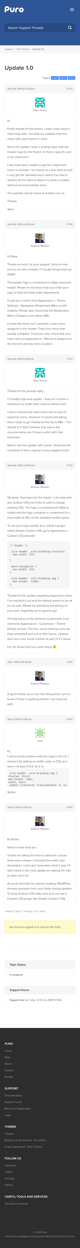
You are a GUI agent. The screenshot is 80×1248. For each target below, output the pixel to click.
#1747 (70, 359)
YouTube (10, 1178)
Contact (9, 1070)
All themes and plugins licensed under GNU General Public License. (40, 1236)
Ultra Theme (22, 49)
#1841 (70, 662)
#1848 (69, 807)
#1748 (69, 465)
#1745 (69, 88)
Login (8, 1115)
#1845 (69, 719)
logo (55, 78)
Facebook (10, 1165)
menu (63, 78)
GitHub (9, 1185)
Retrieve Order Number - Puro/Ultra (25, 1140)
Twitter (8, 1172)
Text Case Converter (16, 1203)
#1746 (69, 224)
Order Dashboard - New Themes (23, 1146)
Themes (9, 1133)
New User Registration (18, 1108)
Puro (44, 1232)
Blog (7, 1057)
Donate (9, 1076)
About (8, 1063)
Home (8, 1050)
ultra (71, 78)
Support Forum (13, 1102)
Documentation (13, 1095)
